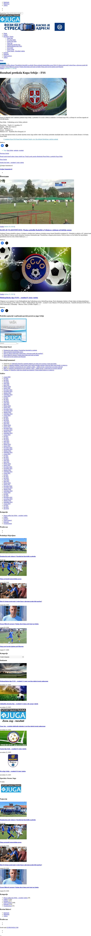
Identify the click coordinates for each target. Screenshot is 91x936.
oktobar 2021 (7, 470)
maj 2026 (6, 382)
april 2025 (6, 402)
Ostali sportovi (8, 56)
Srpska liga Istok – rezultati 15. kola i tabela (13, 749)
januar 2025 (7, 407)
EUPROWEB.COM (12, 927)
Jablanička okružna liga (13, 44)
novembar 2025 (8, 391)
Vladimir (6, 370)
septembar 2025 (8, 394)
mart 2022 (6, 462)
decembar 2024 (8, 409)
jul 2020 (6, 494)
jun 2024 (6, 418)
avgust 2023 (7, 434)
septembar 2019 (8, 502)
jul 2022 (6, 455)
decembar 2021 (8, 467)
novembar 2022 (8, 449)
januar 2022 (7, 465)
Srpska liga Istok (11, 41)
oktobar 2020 (7, 489)
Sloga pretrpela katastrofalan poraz (43, 65)
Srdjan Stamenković (6, 169)
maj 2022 (6, 459)
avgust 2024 (7, 415)
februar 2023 (7, 444)
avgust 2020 (7, 492)
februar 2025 (7, 406)
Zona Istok (10, 48)
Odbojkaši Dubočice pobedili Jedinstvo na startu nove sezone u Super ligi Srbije (34, 363)
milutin (5, 367)
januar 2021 (7, 484)
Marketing (6, 4)
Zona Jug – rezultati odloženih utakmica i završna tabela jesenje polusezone (22, 726)
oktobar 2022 (7, 451)
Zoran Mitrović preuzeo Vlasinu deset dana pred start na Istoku (23, 67)
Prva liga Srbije (11, 40)
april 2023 (6, 441)
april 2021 (6, 479)
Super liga (10, 38)
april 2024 (6, 422)
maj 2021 (6, 478)
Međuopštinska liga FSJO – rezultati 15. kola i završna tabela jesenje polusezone (24, 681)
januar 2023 (7, 446)
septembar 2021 (8, 471)
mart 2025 (6, 404)
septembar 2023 (8, 433)
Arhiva (5, 5)
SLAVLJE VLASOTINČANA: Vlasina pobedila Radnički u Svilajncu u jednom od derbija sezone (36, 230)
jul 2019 (6, 505)
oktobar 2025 (7, 393)
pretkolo (16, 150)
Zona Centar (10, 49)
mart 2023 (6, 443)
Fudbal (5, 35)
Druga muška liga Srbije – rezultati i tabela (15, 515)
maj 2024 (6, 420)
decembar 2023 (8, 428)
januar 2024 (7, 426)
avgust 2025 (7, 396)
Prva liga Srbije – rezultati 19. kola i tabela (13, 771)
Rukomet (6, 54)
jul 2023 (6, 436)
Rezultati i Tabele (8, 36)
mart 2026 (6, 385)
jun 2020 (6, 495)
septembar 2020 (8, 491)
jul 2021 (6, 475)
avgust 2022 (7, 454)
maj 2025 (6, 401)
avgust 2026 (7, 377)
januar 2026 (7, 388)
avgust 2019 (7, 504)
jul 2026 (6, 378)
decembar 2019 (8, 497)
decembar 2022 (8, 447)
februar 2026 (7, 386)
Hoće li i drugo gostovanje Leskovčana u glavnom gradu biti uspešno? (23, 353)
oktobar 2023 (7, 431)
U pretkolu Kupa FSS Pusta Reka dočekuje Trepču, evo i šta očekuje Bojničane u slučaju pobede (31, 139)
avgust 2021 (7, 473)
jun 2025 (6, 399)
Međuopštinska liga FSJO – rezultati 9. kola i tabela (19, 298)
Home (5, 33)
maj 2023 (6, 439)
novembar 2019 (8, 499)
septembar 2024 (8, 414)
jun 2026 (6, 380)
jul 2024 (6, 417)
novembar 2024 (8, 410)
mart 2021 (6, 481)
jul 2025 (6, 398)
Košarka (6, 52)
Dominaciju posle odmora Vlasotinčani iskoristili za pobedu (16, 65)
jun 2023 (6, 438)
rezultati (21, 150)
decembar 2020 (8, 486)
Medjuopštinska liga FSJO (14, 46)
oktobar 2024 (7, 412)
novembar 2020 (8, 487)
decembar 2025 (8, 390)
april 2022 (6, 460)
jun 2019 (6, 507)
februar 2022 (7, 463)
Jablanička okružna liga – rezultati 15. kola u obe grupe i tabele (19, 704)
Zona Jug (9, 43)
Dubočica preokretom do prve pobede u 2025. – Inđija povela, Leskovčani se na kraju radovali (36, 367)
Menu (1, 60)
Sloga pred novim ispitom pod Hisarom (52, 67)
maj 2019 (6, 508)
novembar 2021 (8, 468)
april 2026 (6, 383)
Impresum (6, 2)
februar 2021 (7, 483)
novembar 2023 (8, 430)
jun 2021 (6, 476)
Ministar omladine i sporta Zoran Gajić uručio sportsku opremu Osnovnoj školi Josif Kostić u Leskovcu (38, 365)
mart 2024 (6, 423)
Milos (5, 368)
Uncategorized (8, 523)
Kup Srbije (10, 150)
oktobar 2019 (7, 500)
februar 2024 (7, 425)
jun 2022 (6, 457)
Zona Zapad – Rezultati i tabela (16, 51)
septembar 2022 (8, 452)
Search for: (3, 13)
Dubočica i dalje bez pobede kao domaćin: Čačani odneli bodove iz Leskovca (32, 370)
